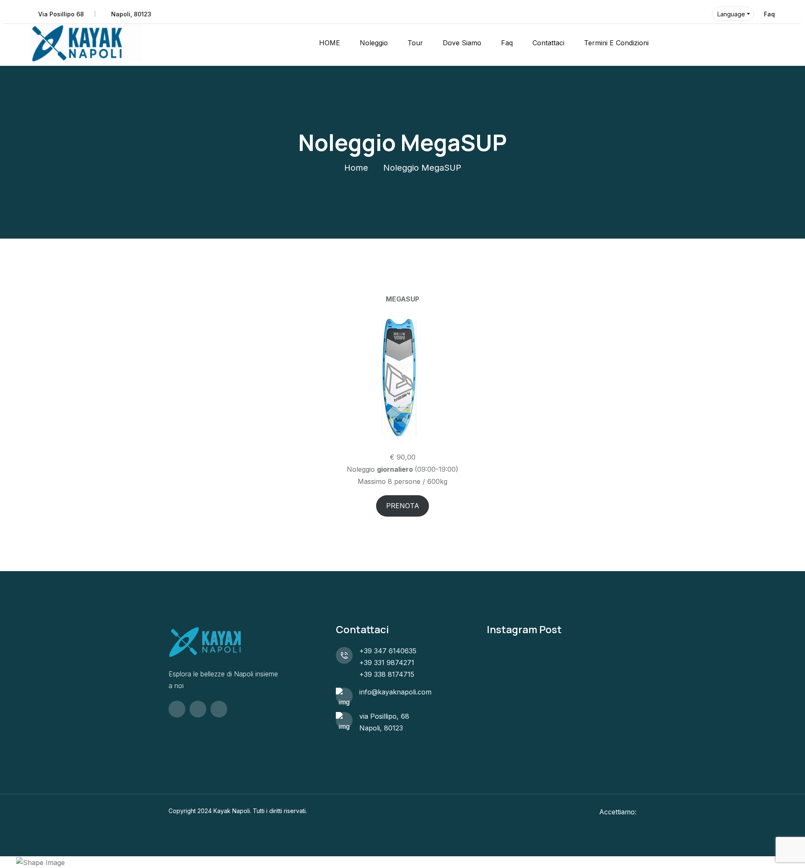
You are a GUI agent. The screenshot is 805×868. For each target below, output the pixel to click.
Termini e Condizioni (616, 43)
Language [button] (731, 14)
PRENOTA (402, 506)
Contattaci (548, 43)
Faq (769, 14)
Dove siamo (462, 43)
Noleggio (374, 43)
